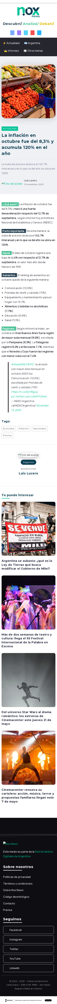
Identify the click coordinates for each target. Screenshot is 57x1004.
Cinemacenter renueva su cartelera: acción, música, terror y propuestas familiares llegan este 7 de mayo (28, 795)
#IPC (30, 364)
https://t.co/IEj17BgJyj (24, 392)
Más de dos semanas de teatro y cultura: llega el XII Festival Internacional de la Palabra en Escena (27, 640)
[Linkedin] (39, 32)
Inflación (24, 428)
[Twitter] (26, 32)
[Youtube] (33, 32)
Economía (8, 428)
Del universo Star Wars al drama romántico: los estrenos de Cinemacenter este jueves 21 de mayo (26, 717)
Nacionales (39, 428)
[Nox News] (28, 12)
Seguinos (28, 462)
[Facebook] (12, 32)
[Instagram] (19, 32)
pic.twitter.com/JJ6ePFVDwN (29, 396)
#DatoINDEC (19, 364)
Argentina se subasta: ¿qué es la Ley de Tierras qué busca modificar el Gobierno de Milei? (27, 564)
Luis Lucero (30, 180)
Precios (7, 435)
